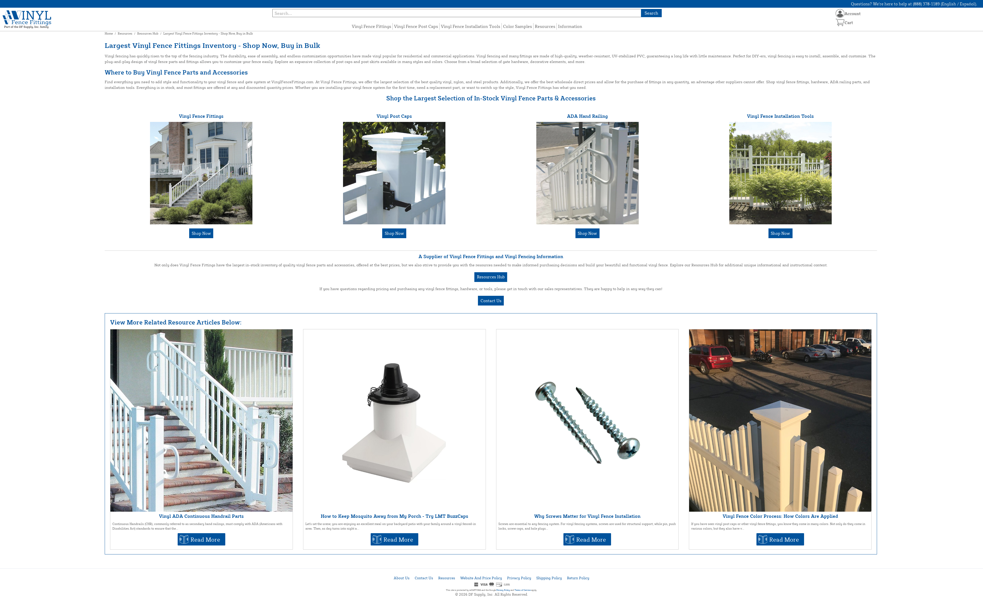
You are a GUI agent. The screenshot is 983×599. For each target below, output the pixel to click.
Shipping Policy (549, 578)
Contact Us (490, 300)
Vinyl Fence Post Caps (416, 26)
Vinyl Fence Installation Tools (470, 26)
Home (109, 33)
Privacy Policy (519, 578)
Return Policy (578, 578)
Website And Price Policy (481, 578)
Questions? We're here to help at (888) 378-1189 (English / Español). (914, 3)
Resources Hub (147, 33)
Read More (205, 539)
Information (570, 26)
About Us (402, 578)
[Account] (840, 13)
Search (651, 13)
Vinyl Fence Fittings (371, 26)
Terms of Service (523, 590)
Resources (545, 26)
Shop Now (201, 233)
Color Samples (517, 26)
